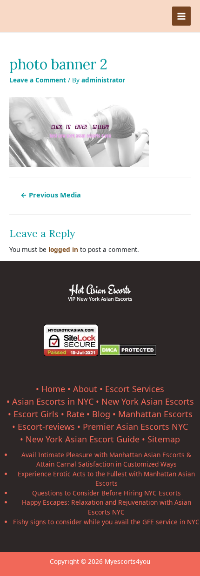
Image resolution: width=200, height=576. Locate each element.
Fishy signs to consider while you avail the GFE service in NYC (106, 521)
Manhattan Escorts (155, 414)
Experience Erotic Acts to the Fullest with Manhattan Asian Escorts (106, 478)
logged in (63, 249)
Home (53, 388)
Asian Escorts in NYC (52, 401)
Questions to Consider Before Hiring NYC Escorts (106, 492)
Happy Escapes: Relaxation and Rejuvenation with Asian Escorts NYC (106, 507)
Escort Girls (36, 414)
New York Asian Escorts (147, 401)
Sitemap (163, 439)
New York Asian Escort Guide (83, 439)
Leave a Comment (37, 79)
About (85, 388)
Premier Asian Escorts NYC (135, 426)
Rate (75, 414)
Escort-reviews (46, 426)
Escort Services (134, 388)
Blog (101, 414)
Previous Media (50, 194)
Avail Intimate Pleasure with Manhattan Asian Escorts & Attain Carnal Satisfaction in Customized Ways (106, 459)
